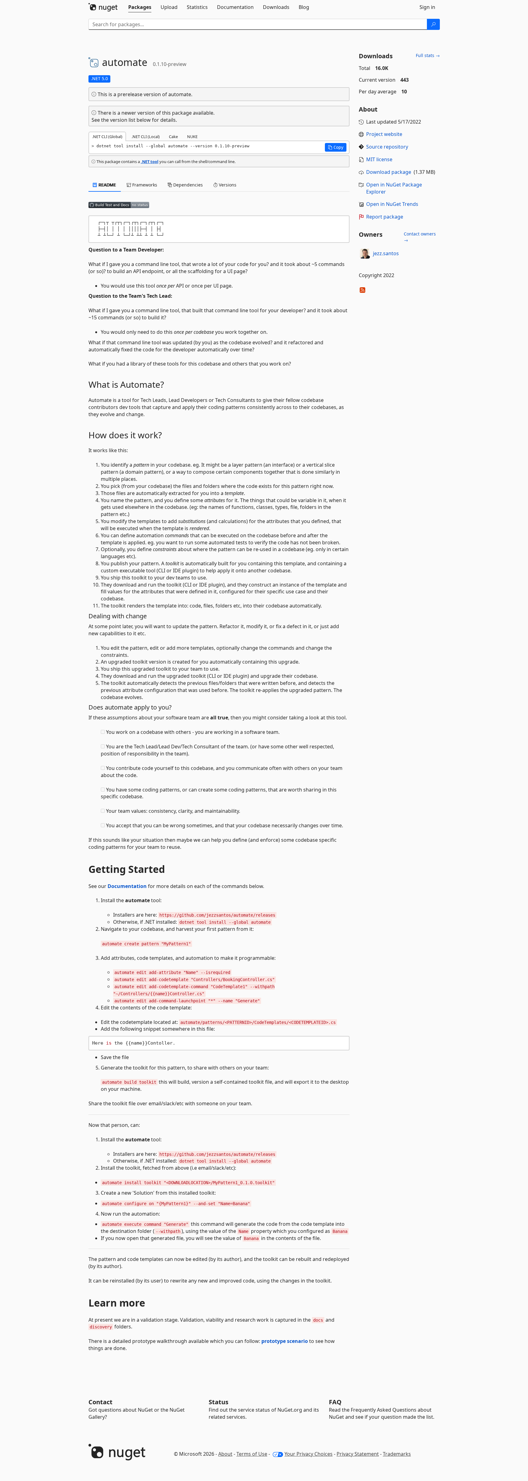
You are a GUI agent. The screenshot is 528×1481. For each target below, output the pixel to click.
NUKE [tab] (192, 136)
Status (218, 1402)
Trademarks (397, 1453)
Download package (388, 172)
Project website (384, 134)
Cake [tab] (173, 136)
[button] (335, 147)
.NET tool (149, 161)
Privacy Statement (358, 1453)
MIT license (379, 159)
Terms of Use (251, 1453)
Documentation (127, 886)
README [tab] (106, 185)
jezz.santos (386, 253)
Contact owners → (420, 237)
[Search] (433, 24)
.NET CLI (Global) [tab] (107, 136)
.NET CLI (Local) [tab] (146, 136)
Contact (100, 1402)
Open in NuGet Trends (392, 204)
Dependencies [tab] (187, 185)
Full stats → (428, 55)
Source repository (387, 146)
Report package (384, 216)
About (225, 1453)
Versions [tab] (227, 185)
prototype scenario (284, 1341)
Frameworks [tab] (144, 185)
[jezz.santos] (364, 253)
